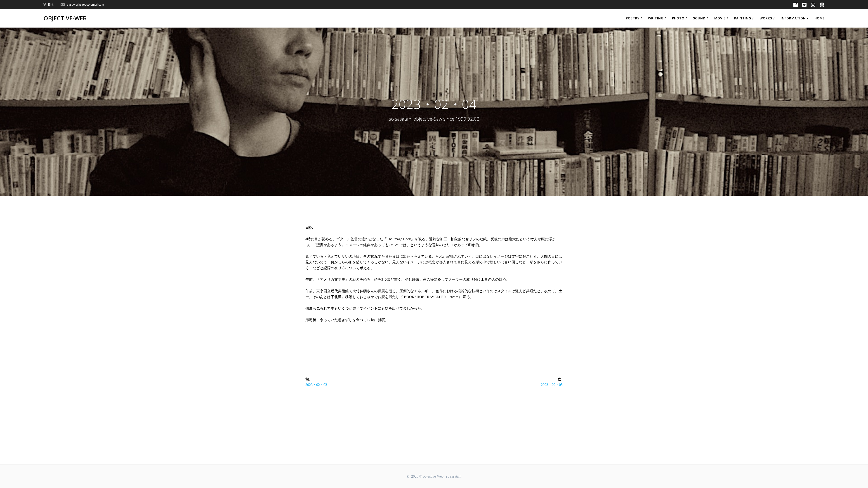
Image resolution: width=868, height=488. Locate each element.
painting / (744, 18)
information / (794, 18)
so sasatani (453, 476)
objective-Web (65, 18)
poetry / (634, 18)
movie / (721, 18)
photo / (679, 18)
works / (767, 18)
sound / (700, 18)
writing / (657, 18)
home (819, 18)
